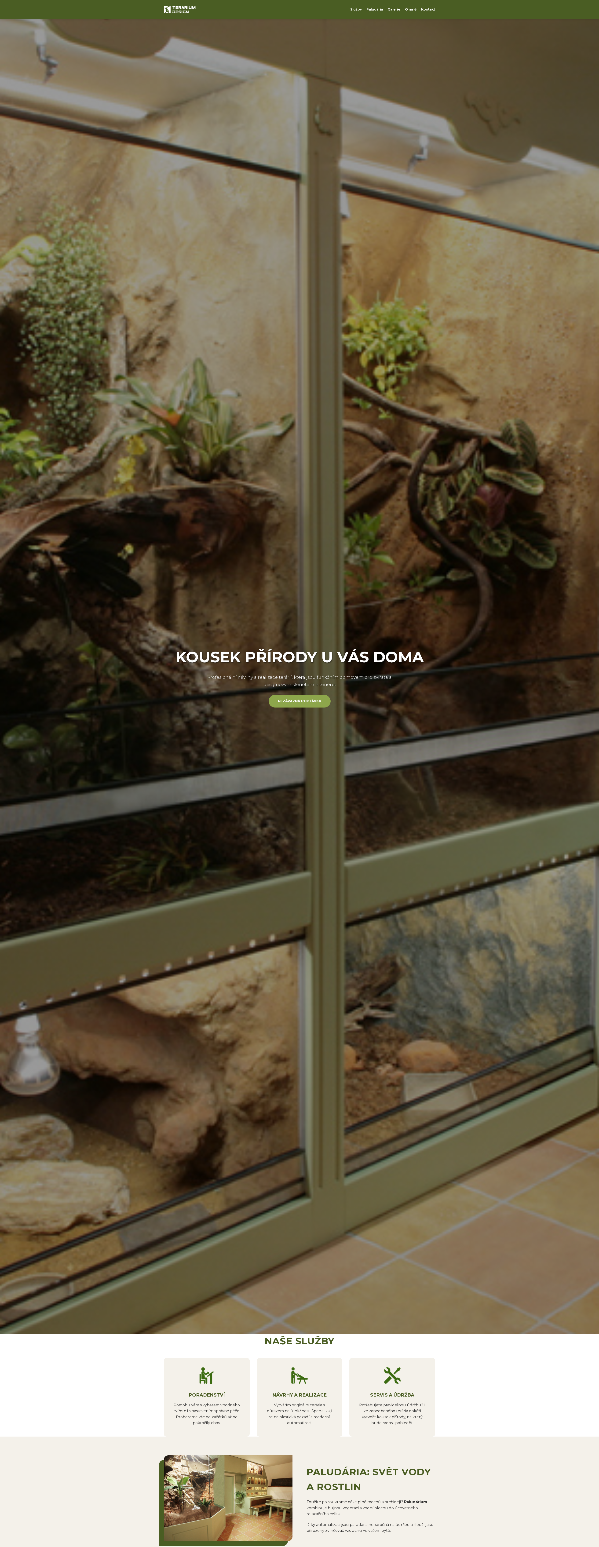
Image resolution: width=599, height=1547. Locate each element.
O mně (410, 9)
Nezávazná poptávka (299, 701)
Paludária (374, 9)
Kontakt (428, 9)
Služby (356, 9)
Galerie (394, 9)
